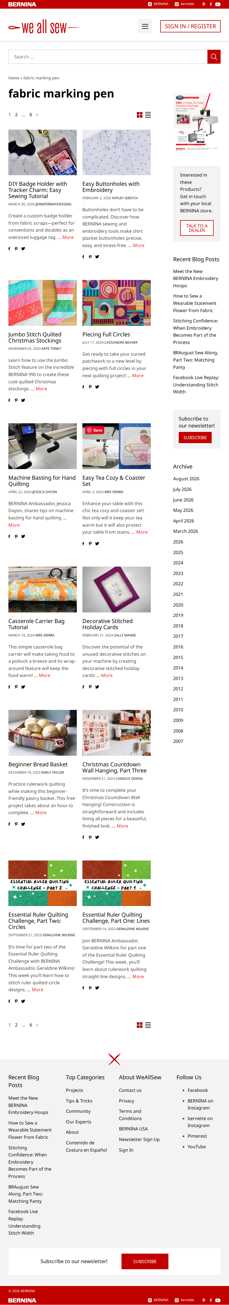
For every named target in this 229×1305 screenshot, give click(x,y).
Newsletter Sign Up (139, 1139)
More (68, 237)
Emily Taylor (52, 772)
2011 (178, 699)
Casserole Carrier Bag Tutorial (36, 624)
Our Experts (78, 1122)
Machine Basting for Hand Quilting (42, 481)
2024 (178, 563)
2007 (178, 741)
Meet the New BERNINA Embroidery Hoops (195, 278)
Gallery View (139, 115)
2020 (178, 605)
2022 (178, 584)
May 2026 (183, 510)
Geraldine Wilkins (58, 935)
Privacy (126, 1101)
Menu (145, 26)
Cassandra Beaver (120, 342)
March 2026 (185, 531)
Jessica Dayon (44, 491)
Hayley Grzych (125, 198)
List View (148, 115)
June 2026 (183, 500)
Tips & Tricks (79, 1101)
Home (13, 77)
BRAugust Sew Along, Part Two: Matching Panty (195, 360)
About (72, 1132)
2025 (178, 552)
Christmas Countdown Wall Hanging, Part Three (114, 767)
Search (214, 57)
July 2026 (182, 489)
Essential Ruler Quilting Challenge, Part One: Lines (116, 917)
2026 (178, 542)
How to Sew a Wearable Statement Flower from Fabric (194, 303)
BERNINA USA (133, 1129)
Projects (74, 1090)
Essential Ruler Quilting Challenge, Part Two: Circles (38, 921)
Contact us (130, 1090)
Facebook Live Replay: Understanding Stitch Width (196, 384)
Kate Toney (51, 348)
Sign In (126, 1150)
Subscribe (195, 437)
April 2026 (183, 521)
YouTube (197, 1147)
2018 (178, 626)
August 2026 (186, 479)
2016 (178, 647)
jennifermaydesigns (53, 204)
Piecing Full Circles (106, 334)
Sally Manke (125, 635)
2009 (178, 720)
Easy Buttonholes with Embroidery (111, 187)
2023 (178, 573)
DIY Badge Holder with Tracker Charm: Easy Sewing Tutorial (37, 190)
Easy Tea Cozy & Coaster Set (113, 481)
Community (78, 1111)
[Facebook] (9, 248)
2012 (178, 689)
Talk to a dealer (196, 228)
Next (37, 114)
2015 (178, 657)
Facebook (198, 1090)
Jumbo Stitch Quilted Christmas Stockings (34, 337)
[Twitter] (23, 248)
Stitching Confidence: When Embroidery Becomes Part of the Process (29, 1162)
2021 (178, 594)
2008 (178, 731)
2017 (178, 636)
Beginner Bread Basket (38, 764)
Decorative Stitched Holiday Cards (107, 624)
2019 (178, 615)
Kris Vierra (113, 491)
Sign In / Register (190, 26)
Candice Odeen (129, 778)
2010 (178, 710)
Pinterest (197, 1136)
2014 (178, 668)
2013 (178, 678)
